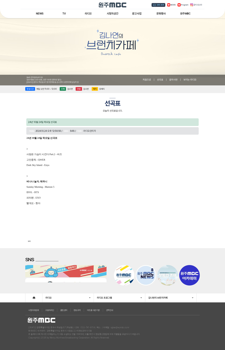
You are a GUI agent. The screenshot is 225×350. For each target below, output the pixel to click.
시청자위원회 (33, 310)
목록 (29, 241)
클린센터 (63, 310)
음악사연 (173, 79)
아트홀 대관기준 (93, 310)
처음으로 (147, 79)
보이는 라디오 (190, 79)
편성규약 (77, 310)
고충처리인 (49, 310)
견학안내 (109, 310)
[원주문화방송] (112, 4)
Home (28, 296)
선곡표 (160, 79)
